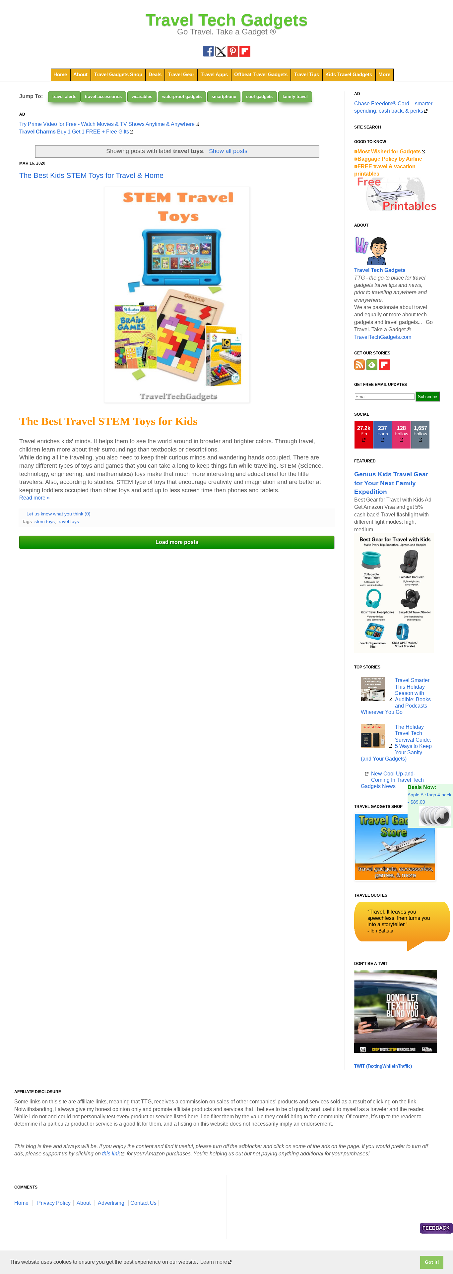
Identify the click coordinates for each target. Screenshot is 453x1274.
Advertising (111, 1203)
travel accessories (103, 96)
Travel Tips (306, 74)
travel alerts (64, 96)
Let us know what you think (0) (59, 513)
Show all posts (228, 151)
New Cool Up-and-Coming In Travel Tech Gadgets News (392, 780)
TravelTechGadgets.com (382, 337)
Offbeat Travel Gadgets (261, 74)
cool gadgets (259, 96)
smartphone (224, 96)
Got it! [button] (432, 1262)
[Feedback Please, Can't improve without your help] (436, 1229)
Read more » (34, 498)
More (384, 74)
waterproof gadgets (182, 96)
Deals (155, 74)
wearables (142, 96)
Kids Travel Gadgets (348, 74)
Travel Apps (214, 74)
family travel (295, 96)
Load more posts (177, 542)
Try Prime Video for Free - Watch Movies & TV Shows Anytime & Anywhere (107, 124)
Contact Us (143, 1203)
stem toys (44, 521)
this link (111, 1153)
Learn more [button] (213, 1262)
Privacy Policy (54, 1203)
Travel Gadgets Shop (118, 74)
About (80, 74)
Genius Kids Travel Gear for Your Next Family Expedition (391, 483)
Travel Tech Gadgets (227, 20)
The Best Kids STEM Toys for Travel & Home (91, 175)
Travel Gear (181, 74)
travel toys (68, 521)
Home (60, 74)
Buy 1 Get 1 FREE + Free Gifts (74, 131)
